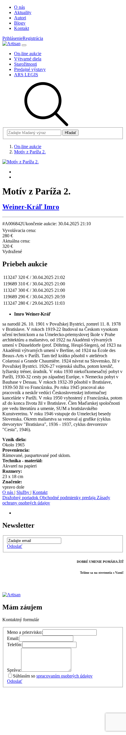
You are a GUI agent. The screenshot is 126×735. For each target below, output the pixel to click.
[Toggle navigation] (24, 45)
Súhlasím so (53, 675)
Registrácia (33, 38)
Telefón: (14, 644)
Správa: (14, 670)
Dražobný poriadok (21, 497)
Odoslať (14, 546)
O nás (8, 492)
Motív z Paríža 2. (30, 151)
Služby (23, 492)
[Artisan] (11, 43)
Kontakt (40, 492)
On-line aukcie (27, 146)
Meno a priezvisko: (24, 632)
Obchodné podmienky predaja (68, 497)
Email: (13, 638)
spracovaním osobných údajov (64, 675)
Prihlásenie (12, 38)
